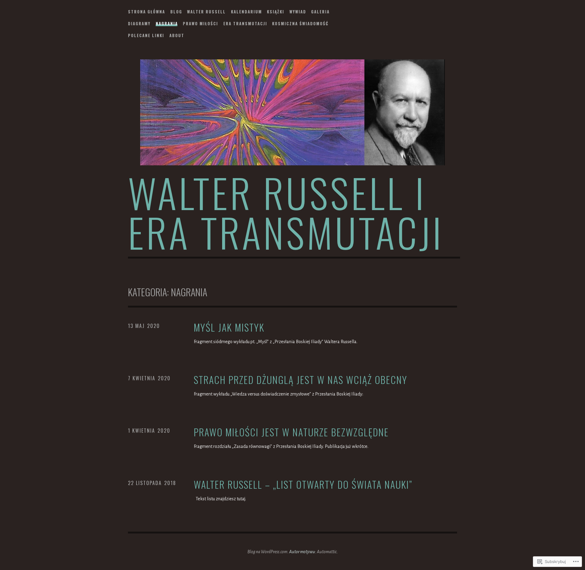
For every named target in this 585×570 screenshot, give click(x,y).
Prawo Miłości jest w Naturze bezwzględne (291, 432)
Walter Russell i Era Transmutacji (286, 212)
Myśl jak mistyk (229, 327)
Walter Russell (206, 12)
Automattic (327, 551)
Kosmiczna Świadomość (300, 23)
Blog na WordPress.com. (268, 551)
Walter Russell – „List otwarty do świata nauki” (303, 484)
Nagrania (167, 23)
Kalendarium (246, 12)
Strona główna (146, 12)
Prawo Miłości (200, 23)
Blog (176, 12)
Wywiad (297, 12)
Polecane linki (146, 35)
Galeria (320, 12)
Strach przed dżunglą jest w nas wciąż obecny (300, 380)
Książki (275, 12)
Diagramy (139, 23)
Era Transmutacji (245, 23)
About (176, 35)
